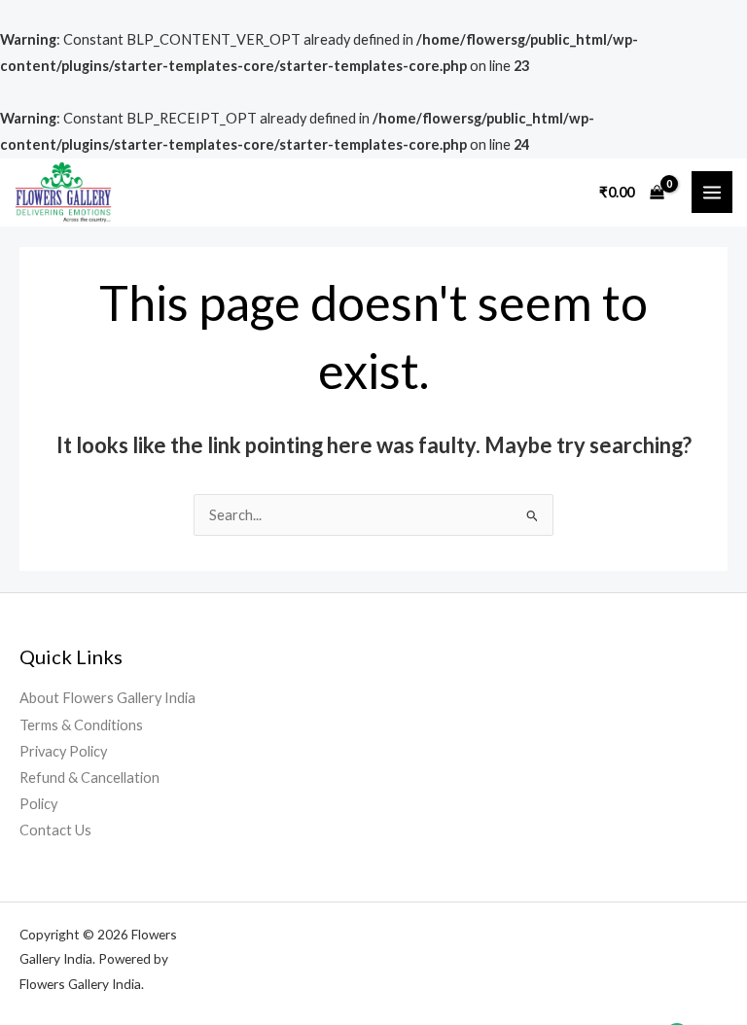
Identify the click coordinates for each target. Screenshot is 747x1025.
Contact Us (55, 830)
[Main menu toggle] (712, 191)
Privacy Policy (63, 751)
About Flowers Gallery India (107, 697)
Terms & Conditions (81, 725)
